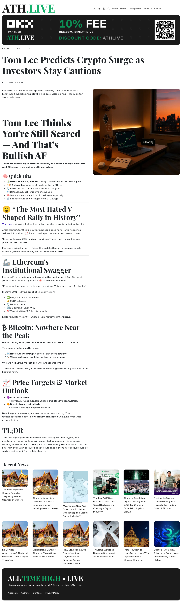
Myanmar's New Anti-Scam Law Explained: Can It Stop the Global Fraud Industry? (75, 510)
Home (6, 48)
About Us (13, 593)
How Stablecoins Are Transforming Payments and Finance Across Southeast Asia (74, 556)
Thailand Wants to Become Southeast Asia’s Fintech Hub (104, 553)
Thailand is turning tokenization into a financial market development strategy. (45, 503)
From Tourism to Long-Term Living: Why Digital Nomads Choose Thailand (136, 554)
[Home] (45, 9)
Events (148, 8)
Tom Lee (7, 224)
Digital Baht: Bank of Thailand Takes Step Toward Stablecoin (44, 553)
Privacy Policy (52, 593)
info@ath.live (74, 585)
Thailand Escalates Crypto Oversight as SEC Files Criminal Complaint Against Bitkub (135, 505)
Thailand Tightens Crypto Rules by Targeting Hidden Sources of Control (12, 494)
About (157, 8)
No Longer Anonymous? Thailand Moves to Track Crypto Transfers (15, 554)
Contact (37, 593)
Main (115, 8)
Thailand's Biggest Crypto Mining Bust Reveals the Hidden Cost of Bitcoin (165, 503)
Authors (25, 593)
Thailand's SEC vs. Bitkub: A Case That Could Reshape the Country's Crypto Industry (104, 505)
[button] (91, 30)
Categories (135, 8)
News (123, 8)
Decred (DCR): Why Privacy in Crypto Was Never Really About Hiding (166, 554)
